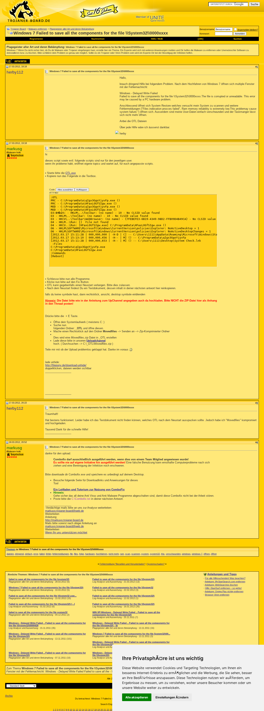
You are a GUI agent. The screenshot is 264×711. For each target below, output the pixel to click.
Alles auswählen (65, 190)
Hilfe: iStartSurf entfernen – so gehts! (223, 588)
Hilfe (153, 39)
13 (80, 710)
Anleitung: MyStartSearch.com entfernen (225, 581)
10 (71, 710)
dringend (19, 554)
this (163, 554)
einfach (28, 554)
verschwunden (173, 554)
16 (89, 710)
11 (74, 710)
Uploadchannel (96, 340)
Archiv (9, 695)
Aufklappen (81, 190)
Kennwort (204, 33)
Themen (10, 549)
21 (105, 710)
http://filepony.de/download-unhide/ (65, 365)
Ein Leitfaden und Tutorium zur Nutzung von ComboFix (89, 489)
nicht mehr (113, 554)
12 (77, 710)
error (35, 554)
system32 (155, 554)
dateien (10, 554)
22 (108, 710)
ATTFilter (53, 192)
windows (186, 554)
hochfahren (101, 554)
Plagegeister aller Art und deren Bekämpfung (72, 29)
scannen (135, 554)
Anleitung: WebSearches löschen (221, 585)
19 (98, 710)
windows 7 (197, 554)
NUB (160, 39)
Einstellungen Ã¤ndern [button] (172, 697)
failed (42, 554)
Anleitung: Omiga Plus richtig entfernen (224, 591)
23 (111, 710)
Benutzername (207, 29)
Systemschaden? (156, 564)
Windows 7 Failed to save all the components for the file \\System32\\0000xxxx (105, 47)
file (71, 554)
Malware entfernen (37, 29)
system (145, 554)
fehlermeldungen (60, 554)
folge (81, 554)
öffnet (214, 554)
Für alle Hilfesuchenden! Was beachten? (225, 578)
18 (95, 710)
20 (101, 710)
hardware (90, 554)
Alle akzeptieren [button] (136, 697)
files (76, 554)
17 (92, 710)
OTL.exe (70, 172)
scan (127, 554)
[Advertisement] (79, 105)
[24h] (200, 39)
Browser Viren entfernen (217, 594)
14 (83, 710)
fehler (48, 554)
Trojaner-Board (18, 29)
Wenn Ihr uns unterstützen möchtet (66, 532)
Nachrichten (98, 39)
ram (122, 554)
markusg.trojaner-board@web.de (64, 510)
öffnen (207, 554)
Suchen (237, 39)
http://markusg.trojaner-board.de (64, 520)
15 (86, 710)
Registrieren (36, 39)
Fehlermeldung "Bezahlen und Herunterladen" (122, 564)
